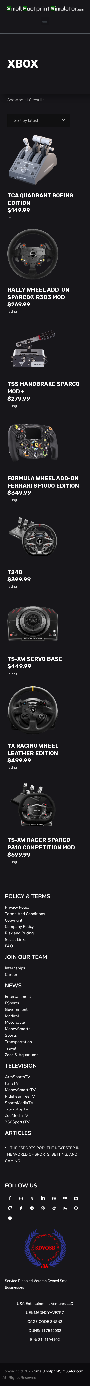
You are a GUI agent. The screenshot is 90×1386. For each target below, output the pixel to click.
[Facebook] (10, 1198)
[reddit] (32, 1208)
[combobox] (39, 120)
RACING (12, 311)
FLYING (12, 217)
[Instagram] (21, 1198)
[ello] (10, 1218)
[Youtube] (65, 1198)
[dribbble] (43, 1208)
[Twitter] (32, 1198)
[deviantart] (21, 1208)
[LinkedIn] (43, 1198)
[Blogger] (76, 1198)
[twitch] (10, 1208)
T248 (15, 572)
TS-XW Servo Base (35, 659)
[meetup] (54, 1208)
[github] (76, 1208)
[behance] (65, 1208)
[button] (45, 21)
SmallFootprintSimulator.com (59, 1371)
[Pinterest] (54, 1198)
